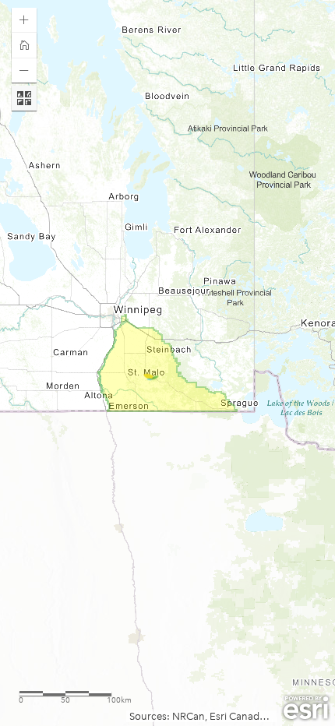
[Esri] (305, 708)
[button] (24, 20)
